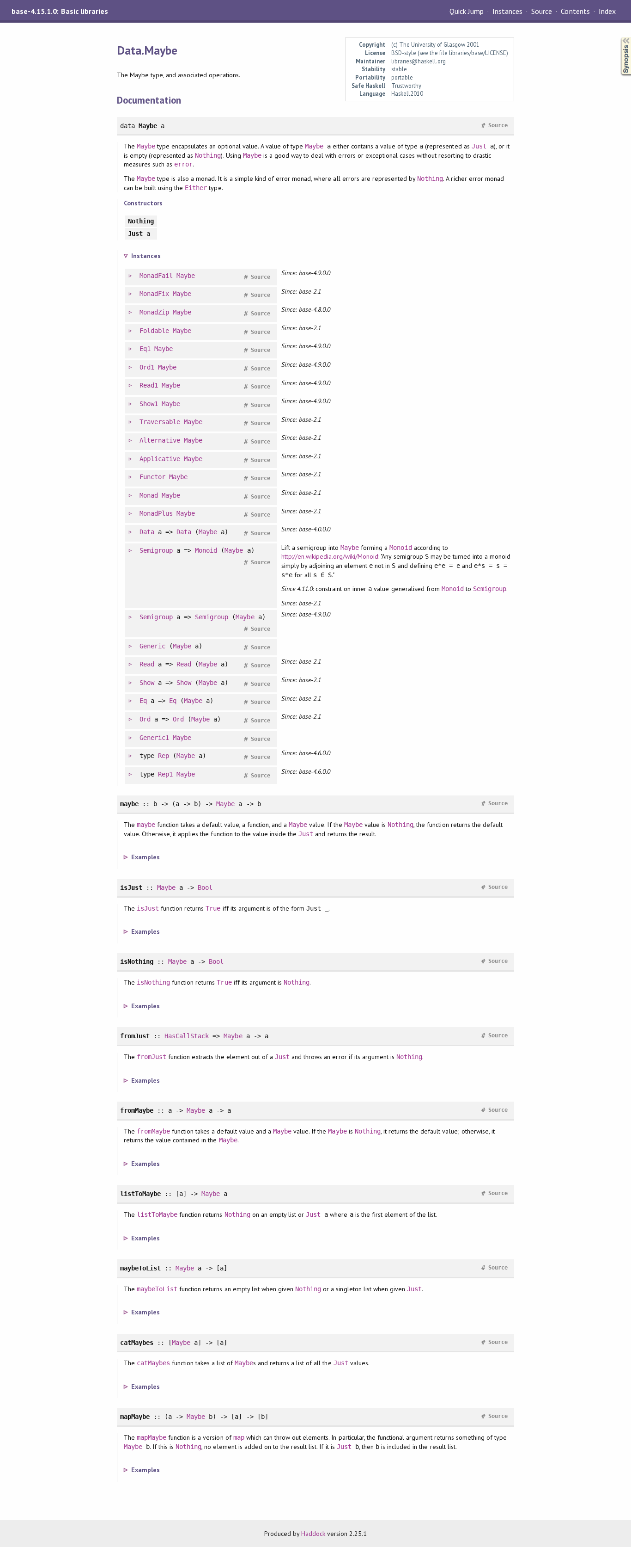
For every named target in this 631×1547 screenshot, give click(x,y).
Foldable (154, 330)
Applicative (160, 458)
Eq (143, 700)
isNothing (153, 982)
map (238, 1437)
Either (196, 187)
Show (147, 682)
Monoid (206, 550)
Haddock (313, 1533)
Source (541, 11)
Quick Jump (466, 11)
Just (479, 146)
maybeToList (157, 1289)
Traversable (160, 421)
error (183, 164)
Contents (575, 11)
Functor (152, 477)
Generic (152, 646)
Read (147, 664)
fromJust (151, 1056)
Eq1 (145, 348)
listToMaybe (157, 1214)
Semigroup (156, 550)
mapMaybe (151, 1437)
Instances (507, 11)
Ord (145, 719)
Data (147, 532)
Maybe (146, 146)
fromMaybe (153, 1131)
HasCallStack (186, 1036)
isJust (148, 908)
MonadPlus (156, 513)
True (213, 908)
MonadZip (154, 312)
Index (607, 11)
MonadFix (154, 293)
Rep (163, 755)
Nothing (208, 155)
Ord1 (147, 367)
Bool (205, 887)
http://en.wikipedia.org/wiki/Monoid (330, 556)
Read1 (149, 385)
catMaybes (153, 1363)
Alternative (160, 440)
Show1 (149, 403)
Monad (149, 495)
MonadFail (156, 275)
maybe (146, 824)
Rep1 (165, 774)
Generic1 (154, 737)
